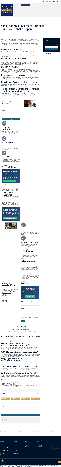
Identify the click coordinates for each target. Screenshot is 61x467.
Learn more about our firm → (5, 434)
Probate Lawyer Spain (53, 449)
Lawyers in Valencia (24, 331)
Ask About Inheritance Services (10, 218)
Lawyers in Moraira (32, 331)
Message (22, 308)
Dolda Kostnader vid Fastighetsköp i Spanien (11, 382)
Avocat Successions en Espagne (54, 451)
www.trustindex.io (28, 466)
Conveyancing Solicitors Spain (54, 446)
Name (22, 301)
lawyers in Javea (18, 385)
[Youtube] (60, 462)
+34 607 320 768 (56, 1)
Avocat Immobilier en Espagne (54, 450)
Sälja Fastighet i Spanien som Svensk (9, 384)
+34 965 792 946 (48, 1)
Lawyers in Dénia (16, 331)
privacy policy (28, 317)
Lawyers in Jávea (8, 331)
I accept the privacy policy (7, 117)
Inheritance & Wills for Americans (54, 448)
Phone (31, 301)
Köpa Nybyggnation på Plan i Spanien (10, 383)
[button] (5, 399)
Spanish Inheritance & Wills (54, 447)
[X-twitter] (58, 462)
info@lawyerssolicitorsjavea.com (11, 85)
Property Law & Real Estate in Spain (55, 445)
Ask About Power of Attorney (9, 180)
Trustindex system (41, 465)
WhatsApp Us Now (30, 296)
